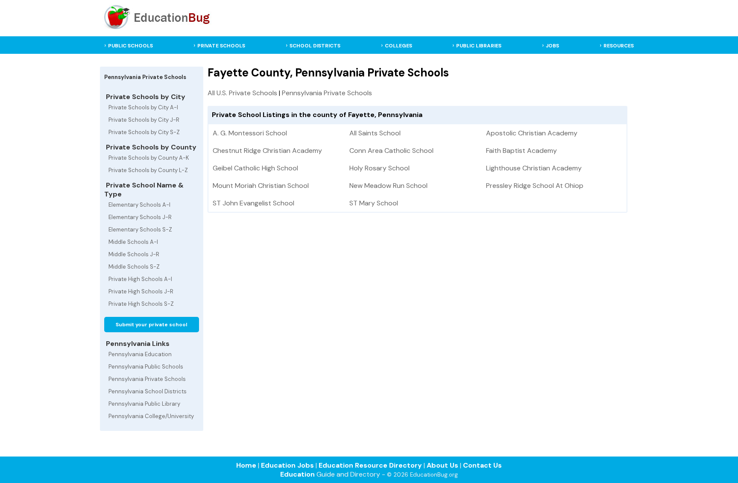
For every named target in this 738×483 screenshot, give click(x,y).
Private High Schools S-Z (141, 303)
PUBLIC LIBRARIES (478, 45)
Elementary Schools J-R (140, 217)
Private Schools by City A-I (143, 107)
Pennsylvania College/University (151, 416)
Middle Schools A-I (133, 242)
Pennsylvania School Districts (147, 391)
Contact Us (482, 465)
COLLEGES (398, 45)
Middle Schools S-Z (134, 266)
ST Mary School (373, 203)
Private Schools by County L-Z (148, 170)
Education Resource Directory (370, 465)
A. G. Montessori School (250, 133)
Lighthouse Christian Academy (534, 168)
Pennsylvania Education (140, 354)
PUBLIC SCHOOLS (130, 45)
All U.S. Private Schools (242, 92)
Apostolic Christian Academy (531, 133)
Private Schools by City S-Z (144, 132)
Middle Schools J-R (133, 254)
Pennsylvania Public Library (144, 403)
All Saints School (375, 133)
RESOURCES (618, 45)
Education (297, 474)
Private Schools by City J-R (143, 119)
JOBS (552, 45)
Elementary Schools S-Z (140, 229)
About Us (442, 465)
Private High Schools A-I (140, 279)
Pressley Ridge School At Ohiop (534, 185)
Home (246, 465)
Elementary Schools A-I (139, 204)
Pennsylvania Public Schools (145, 366)
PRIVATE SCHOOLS (221, 45)
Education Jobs (287, 465)
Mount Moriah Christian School (261, 185)
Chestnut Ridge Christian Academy (267, 150)
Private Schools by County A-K (148, 157)
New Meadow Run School (388, 185)
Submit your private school (151, 324)
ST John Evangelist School (253, 203)
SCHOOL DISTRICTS (315, 45)
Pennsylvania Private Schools (147, 379)
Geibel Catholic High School (255, 168)
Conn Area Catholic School (391, 150)
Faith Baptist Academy (521, 150)
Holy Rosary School (379, 168)
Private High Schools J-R (140, 291)
